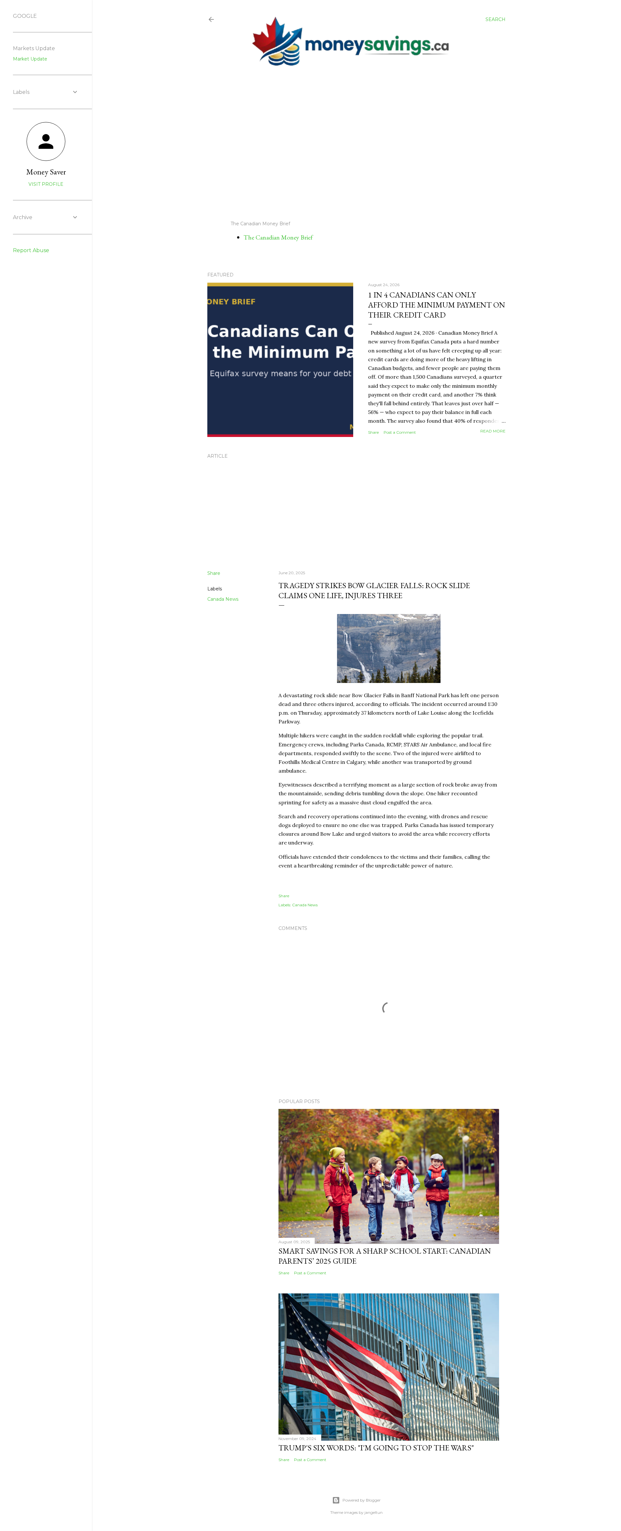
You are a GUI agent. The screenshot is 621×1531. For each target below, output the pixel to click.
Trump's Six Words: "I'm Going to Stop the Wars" (376, 1448)
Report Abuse (31, 250)
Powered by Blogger (362, 1500)
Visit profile (45, 184)
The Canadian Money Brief (278, 237)
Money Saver (46, 172)
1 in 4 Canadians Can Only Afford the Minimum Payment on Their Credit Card (436, 305)
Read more (493, 431)
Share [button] (373, 432)
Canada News (222, 599)
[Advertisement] (351, 144)
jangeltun (374, 1512)
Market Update (30, 59)
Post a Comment (400, 432)
